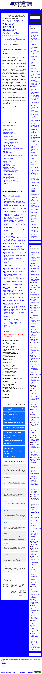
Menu (2, 9)
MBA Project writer (8, 272)
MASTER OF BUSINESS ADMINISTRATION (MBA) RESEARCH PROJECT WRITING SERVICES (14, 281)
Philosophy (33, 569)
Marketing (6, 164)
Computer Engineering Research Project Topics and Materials (35, 350)
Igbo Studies (34, 478)
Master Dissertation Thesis (34, 520)
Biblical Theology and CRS (10, 135)
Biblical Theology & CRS (10, 133)
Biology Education (8, 136)
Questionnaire (34, 608)
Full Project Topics (35, 444)
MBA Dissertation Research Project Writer (14, 271)
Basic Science (34, 292)
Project (33, 584)
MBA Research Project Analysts (11, 266)
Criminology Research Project (11, 142)
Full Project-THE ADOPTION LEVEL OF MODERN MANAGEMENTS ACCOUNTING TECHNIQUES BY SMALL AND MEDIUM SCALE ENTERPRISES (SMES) (22, 589)
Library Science (35, 494)
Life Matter (34, 496)
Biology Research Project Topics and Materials (35, 309)
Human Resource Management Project (35, 475)
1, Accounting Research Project (9, 125)
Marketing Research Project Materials (35, 512)
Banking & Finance (8, 132)
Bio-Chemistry (34, 305)
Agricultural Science (9, 130)
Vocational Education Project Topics (35, 648)
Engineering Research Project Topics (35, 411)
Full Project (34, 442)
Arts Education (34, 285)
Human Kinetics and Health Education (13, 159)
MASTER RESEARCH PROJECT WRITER (13, 293)
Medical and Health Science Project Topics (34, 533)
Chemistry (33, 337)
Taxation (33, 633)
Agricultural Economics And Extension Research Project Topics (35, 272)
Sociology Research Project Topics (35, 627)
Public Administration (9, 177)
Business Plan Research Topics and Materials (35, 326)
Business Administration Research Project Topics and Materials (35, 320)
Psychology (7, 176)
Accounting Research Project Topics (12, 35)
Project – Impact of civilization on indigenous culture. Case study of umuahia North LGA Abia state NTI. (35, 129)
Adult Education (8, 129)
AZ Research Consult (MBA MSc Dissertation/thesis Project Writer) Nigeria (18, 659)
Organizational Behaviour (10, 171)
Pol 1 (32, 572)
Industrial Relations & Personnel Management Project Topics (34, 483)
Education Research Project (10, 146)
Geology (33, 450)
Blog (32, 312)
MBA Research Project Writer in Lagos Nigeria (15, 208)
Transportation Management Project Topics (34, 637)
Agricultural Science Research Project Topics (35, 279)
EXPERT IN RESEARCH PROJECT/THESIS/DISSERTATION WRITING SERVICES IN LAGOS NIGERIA (14, 306)
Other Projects (7, 173)
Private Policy (34, 582)
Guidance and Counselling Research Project (14, 157)
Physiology (33, 571)
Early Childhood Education (10, 143)
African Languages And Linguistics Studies (35, 267)
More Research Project (9, 180)
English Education (8, 152)
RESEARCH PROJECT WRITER (11, 303)
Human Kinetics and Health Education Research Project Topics (35, 468)
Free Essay (33, 437)
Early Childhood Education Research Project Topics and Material (35, 380)
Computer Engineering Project (11, 139)
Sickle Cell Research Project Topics (35, 622)
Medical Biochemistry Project (11, 170)
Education (6, 331)
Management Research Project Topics (35, 504)
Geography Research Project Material (35, 448)
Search (32, 14)
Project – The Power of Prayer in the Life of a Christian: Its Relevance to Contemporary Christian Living (35, 59)
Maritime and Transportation (11, 162)
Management (7, 161)
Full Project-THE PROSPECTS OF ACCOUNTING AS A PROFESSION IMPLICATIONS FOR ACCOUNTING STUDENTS (14, 587)
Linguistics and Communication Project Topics (35, 500)
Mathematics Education (9, 168)
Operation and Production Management (34, 550)
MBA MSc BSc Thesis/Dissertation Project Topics (36, 529)
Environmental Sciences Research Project (14, 155)
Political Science (8, 174)
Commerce (34, 345)
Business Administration (9, 138)
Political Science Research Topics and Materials (35, 579)
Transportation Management (11, 181)
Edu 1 (32, 388)
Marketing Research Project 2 (11, 165)
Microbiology (34, 544)
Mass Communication (9, 167)
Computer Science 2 (9, 141)
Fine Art (33, 428)
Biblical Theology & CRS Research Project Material (35, 296)
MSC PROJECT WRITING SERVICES (12, 195)
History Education (8, 158)
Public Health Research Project (11, 178)
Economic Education (9, 145)
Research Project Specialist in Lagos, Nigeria (15, 326)
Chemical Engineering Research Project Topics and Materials (35, 332)
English (6, 151)
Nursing (6, 183)
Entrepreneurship (8, 154)
